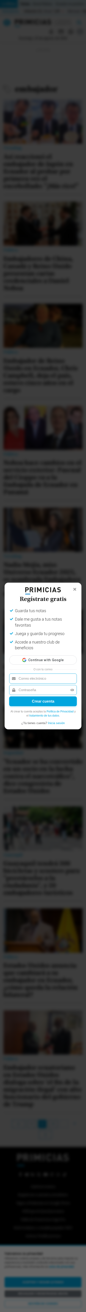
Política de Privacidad (60, 711)
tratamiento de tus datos (44, 715)
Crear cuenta (43, 701)
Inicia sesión (56, 723)
